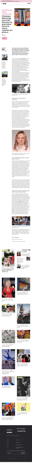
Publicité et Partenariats (19, 444)
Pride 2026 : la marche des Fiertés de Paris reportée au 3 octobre (23, 326)
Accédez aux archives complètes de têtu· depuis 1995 (10, 1)
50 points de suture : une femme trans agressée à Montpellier (7, 345)
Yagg (12, 210)
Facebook (8, 442)
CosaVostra (13, 458)
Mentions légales (18, 442)
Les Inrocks (20, 201)
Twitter (7, 447)
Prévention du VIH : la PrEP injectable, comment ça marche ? (22, 413)
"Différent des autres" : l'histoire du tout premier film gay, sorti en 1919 (22, 398)
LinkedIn (8, 444)
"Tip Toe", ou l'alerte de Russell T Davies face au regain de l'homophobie (23, 341)
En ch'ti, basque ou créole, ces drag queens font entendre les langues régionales (8, 418)
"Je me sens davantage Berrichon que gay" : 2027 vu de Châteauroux (8, 269)
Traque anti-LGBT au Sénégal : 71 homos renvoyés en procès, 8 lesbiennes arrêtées (22, 364)
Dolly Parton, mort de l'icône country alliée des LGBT (25, 254)
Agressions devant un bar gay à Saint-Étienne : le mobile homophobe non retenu (20, 261)
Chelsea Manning (23, 58)
